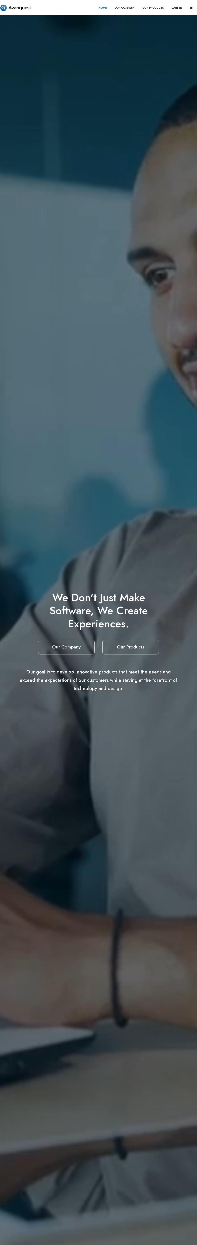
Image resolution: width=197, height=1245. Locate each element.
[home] (15, 8)
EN (191, 8)
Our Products (130, 646)
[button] (191, 8)
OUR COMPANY (124, 8)
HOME (102, 8)
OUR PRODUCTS (153, 8)
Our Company (66, 646)
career (176, 8)
